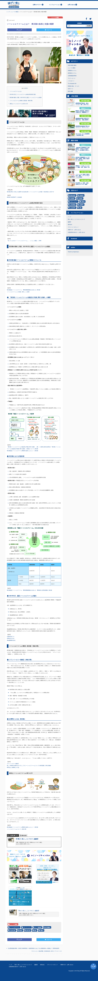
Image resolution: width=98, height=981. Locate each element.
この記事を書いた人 (13, 835)
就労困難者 (47, 927)
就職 (80, 207)
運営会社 (70, 224)
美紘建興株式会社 (11, 640)
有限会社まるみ (10, 638)
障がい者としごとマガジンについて (76, 219)
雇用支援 (28, 930)
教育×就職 (70, 91)
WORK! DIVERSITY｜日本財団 (14, 197)
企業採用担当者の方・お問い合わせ (76, 232)
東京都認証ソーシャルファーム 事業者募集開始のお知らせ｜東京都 (23, 290)
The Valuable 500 (72, 83)
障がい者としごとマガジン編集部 (28, 839)
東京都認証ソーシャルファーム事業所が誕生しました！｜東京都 (22, 450)
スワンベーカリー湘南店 (13, 763)
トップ (69, 216)
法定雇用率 (72, 207)
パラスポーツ (71, 81)
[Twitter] (90, 18)
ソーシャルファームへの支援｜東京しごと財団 (18, 292)
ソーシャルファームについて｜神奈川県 (16, 829)
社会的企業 (12, 930)
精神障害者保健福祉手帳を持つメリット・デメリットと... (83, 126)
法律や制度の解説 (72, 65)
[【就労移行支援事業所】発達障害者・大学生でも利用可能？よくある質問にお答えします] (71, 147)
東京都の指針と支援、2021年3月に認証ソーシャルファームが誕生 (26, 97)
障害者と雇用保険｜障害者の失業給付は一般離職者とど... (83, 111)
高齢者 (41, 930)
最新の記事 (24, 835)
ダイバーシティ (27, 927)
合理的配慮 (72, 204)
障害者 (20, 930)
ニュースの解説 (55, 17)
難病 (35, 930)
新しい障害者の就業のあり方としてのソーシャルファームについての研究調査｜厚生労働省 (29, 765)
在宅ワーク (70, 88)
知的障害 (72, 198)
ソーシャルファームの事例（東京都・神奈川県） (21, 100)
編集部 (69, 222)
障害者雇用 (72, 195)
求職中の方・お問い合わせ (74, 229)
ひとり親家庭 (38, 927)
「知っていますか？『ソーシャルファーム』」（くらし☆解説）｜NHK (24, 240)
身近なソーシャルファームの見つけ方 (19, 103)
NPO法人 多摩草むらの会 (13, 767)
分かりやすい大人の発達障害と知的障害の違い (83, 134)
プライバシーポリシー (73, 227)
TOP (93, 966)
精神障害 (81, 195)
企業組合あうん (10, 636)
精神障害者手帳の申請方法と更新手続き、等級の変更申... (83, 119)
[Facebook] (86, 18)
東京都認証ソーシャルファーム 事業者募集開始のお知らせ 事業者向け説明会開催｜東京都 (29, 590)
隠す (26, 88)
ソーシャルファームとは (15, 91)
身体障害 (80, 198)
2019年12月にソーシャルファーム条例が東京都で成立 (23, 94)
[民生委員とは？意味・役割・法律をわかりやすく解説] (71, 182)
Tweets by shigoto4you (73, 251)
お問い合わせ (71, 4)
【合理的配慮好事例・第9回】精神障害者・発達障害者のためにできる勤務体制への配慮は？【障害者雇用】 (33, 948)
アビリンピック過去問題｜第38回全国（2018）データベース (46, 951)
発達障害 (81, 204)
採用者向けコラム (72, 73)
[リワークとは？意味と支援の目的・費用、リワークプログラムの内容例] (71, 174)
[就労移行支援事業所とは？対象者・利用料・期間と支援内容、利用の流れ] (71, 157)
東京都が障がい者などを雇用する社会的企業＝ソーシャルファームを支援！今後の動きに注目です (30, 191)
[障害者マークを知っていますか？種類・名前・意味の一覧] (71, 165)
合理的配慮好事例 (72, 75)
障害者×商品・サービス (73, 86)
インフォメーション (54, 4)
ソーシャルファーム (15, 927)
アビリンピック (71, 78)
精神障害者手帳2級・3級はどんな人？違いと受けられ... (82, 103)
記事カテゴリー (37, 4)
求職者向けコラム (72, 70)
